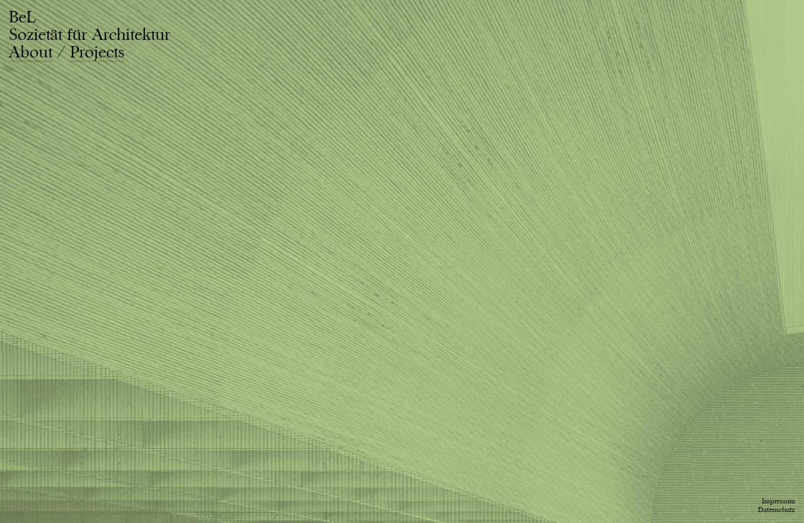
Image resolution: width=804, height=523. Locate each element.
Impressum (778, 501)
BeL (89, 26)
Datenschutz (776, 509)
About (31, 52)
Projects (97, 52)
